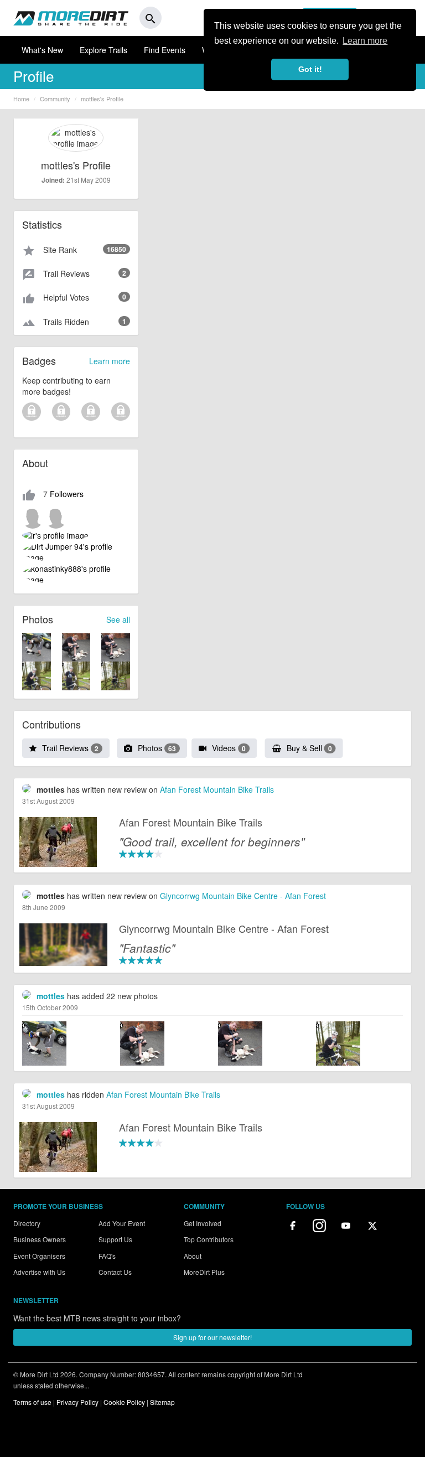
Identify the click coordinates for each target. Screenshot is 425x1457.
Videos (229, 747)
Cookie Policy (124, 1402)
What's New (42, 49)
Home (21, 98)
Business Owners (39, 1239)
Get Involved (202, 1223)
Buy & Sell (309, 747)
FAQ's (107, 1255)
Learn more (109, 360)
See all (118, 619)
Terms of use (32, 1402)
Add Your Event (122, 1223)
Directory (26, 1223)
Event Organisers (39, 1255)
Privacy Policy (77, 1402)
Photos (157, 747)
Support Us (115, 1239)
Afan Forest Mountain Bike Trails (217, 789)
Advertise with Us (39, 1272)
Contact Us (115, 1272)
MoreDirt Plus (204, 1272)
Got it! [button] (310, 69)
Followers (67, 493)
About (192, 1255)
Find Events (164, 49)
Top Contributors (209, 1239)
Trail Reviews (70, 747)
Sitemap (162, 1402)
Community (55, 98)
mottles (51, 995)
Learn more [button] (365, 40)
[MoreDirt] (70, 17)
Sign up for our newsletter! (212, 1337)
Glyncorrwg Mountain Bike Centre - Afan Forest (243, 895)
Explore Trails (103, 49)
